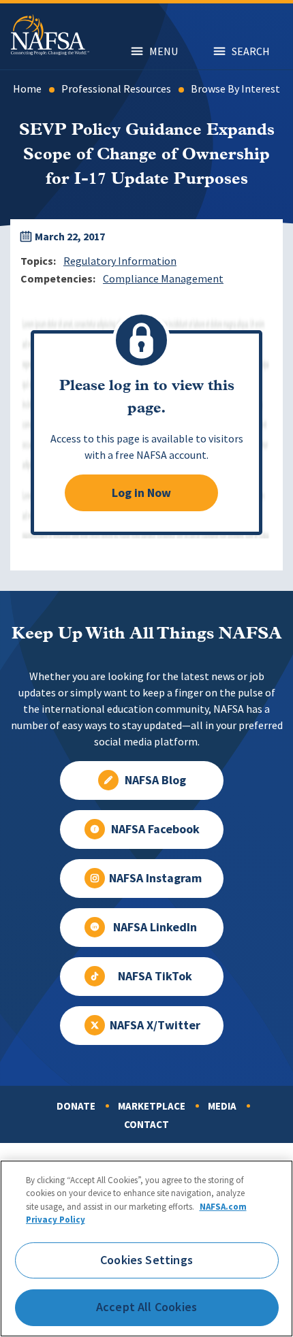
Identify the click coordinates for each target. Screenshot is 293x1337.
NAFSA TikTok (155, 976)
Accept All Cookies (146, 1307)
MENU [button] (163, 51)
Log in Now (141, 493)
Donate (76, 1106)
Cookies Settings (146, 1260)
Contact (146, 1124)
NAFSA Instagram (155, 878)
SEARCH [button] (251, 51)
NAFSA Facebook (155, 829)
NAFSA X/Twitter (155, 1025)
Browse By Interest (235, 89)
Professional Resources (116, 89)
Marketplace (151, 1106)
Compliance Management (163, 279)
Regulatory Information (119, 261)
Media (222, 1106)
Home (27, 89)
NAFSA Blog (155, 780)
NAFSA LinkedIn (155, 927)
